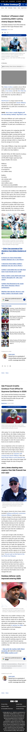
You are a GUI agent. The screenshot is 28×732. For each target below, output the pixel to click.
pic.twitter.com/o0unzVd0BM (9, 185)
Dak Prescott (5, 100)
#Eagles (11, 158)
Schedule (10, 8)
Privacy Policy (4, 704)
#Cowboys (23, 154)
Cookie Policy (19, 704)
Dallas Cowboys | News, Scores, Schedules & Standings (14, 66)
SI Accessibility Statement (7, 708)
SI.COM (2, 1)
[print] (10, 366)
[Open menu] (2, 4)
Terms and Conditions (21, 706)
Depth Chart (24, 8)
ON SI (7, 1)
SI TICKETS (18, 1)
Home (2, 8)
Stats (19, 8)
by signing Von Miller (17, 625)
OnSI (6, 8)
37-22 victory (9, 91)
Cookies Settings (20, 708)
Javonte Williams (21, 102)
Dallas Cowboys (8, 87)
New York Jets (22, 91)
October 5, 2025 (22, 187)
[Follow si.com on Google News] (24, 299)
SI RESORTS (25, 1)
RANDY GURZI (11, 354)
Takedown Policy (5, 706)
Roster (15, 8)
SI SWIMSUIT (12, 1)
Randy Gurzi (4, 29)
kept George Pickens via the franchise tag (13, 457)
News (7, 373)
